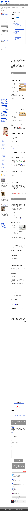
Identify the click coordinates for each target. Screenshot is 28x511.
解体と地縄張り (5, 190)
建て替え (3, 4)
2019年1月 (3, 155)
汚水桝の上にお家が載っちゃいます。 (20, 415)
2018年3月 (3, 168)
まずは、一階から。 (16, 23)
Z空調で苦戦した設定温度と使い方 (5, 175)
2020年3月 (3, 140)
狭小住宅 (6, 115)
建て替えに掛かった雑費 (4, 40)
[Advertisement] (18, 51)
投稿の (2, 226)
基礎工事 (4, 109)
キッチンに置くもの (17, 24)
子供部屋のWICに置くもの (18, 37)
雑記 (24, 4)
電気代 (4, 120)
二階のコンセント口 (16, 32)
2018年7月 (3, 163)
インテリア (14, 4)
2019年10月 (3, 144)
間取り (4, 119)
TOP (10, 7)
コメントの (3, 227)
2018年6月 (3, 164)
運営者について (3, 224)
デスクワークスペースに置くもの (18, 25)
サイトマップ (3, 225)
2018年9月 (3, 160)
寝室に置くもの (16, 33)
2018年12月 (3, 156)
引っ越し (3, 112)
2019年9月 (3, 145)
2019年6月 (3, 148)
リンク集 (2, 223)
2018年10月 (3, 159)
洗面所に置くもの (17, 38)
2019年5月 (3, 149)
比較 (4, 114)
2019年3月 (3, 152)
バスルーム (16, 39)
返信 (12, 432)
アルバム (4, 100)
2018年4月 (3, 167)
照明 (3, 115)
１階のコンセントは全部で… (18, 31)
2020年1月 (3, 141)
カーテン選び (4, 101)
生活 (19, 4)
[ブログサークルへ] (18, 501)
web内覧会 (8, 4)
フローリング (3, 103)
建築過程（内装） (5, 47)
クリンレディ (5, 102)
